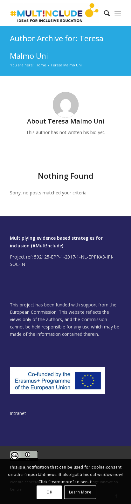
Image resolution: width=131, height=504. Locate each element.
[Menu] (117, 13)
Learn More (80, 492)
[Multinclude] (54, 13)
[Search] (104, 13)
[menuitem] (104, 13)
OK (49, 492)
